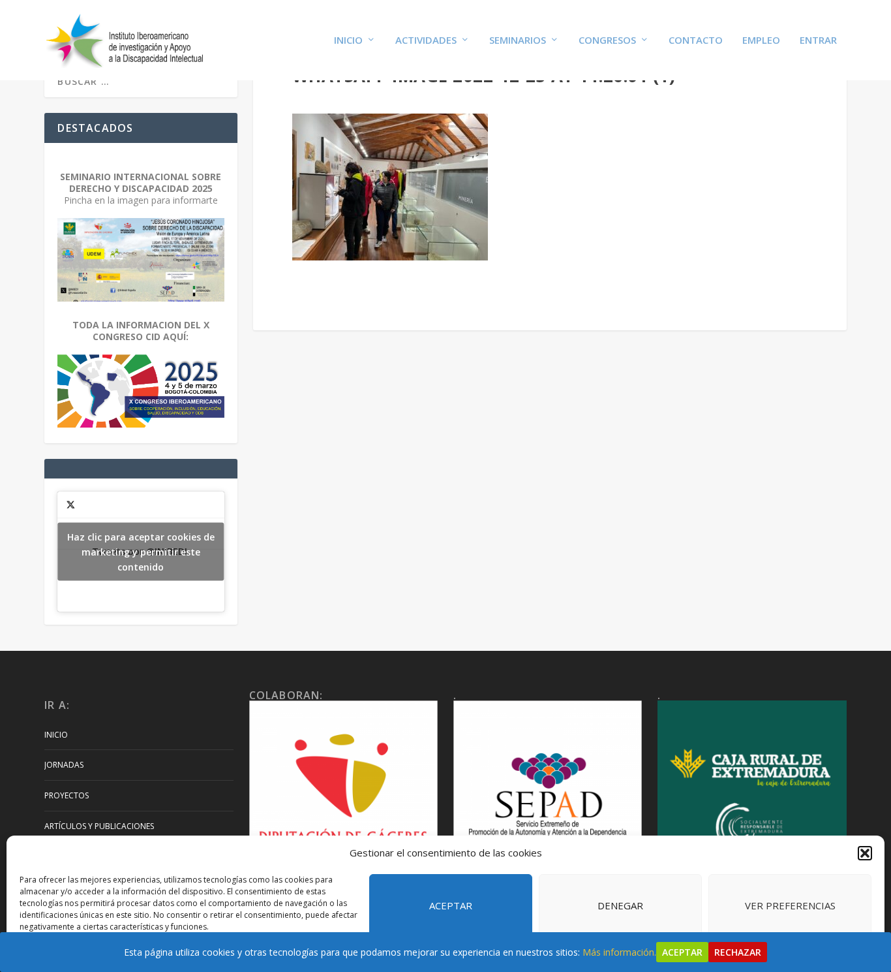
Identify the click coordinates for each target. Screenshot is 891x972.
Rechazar (737, 952)
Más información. (619, 952)
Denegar (620, 905)
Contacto (696, 40)
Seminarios (517, 40)
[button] (864, 853)
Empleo (761, 40)
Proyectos (66, 795)
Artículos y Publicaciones (99, 826)
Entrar (818, 40)
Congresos (607, 40)
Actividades (426, 40)
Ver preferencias (790, 905)
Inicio (348, 40)
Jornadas (63, 764)
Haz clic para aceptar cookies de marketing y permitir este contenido (141, 552)
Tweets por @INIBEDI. (141, 552)
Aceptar (450, 905)
